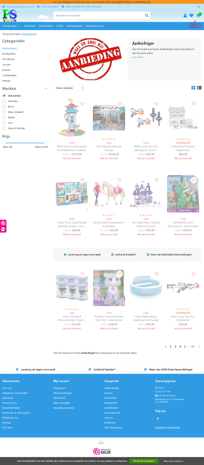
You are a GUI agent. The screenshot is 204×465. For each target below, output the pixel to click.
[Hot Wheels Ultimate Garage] (109, 100)
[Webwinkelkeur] (102, 451)
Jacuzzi (108, 417)
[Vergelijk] (199, 6)
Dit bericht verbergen (143, 461)
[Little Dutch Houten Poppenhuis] (183, 100)
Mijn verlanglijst (61, 403)
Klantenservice (10, 417)
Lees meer (137, 57)
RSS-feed (7, 427)
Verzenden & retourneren (16, 413)
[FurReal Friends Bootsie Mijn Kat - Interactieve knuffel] (109, 270)
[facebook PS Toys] (157, 419)
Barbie (11, 117)
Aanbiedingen (29, 34)
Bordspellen (110, 403)
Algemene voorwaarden (15, 393)
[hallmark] (195, 23)
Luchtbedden (111, 408)
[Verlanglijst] (191, 15)
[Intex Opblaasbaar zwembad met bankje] (146, 270)
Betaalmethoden (11, 408)
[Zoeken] (147, 15)
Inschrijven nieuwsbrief (167, 427)
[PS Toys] (9, 16)
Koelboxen (110, 422)
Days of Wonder (16, 128)
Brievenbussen (112, 413)
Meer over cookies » (174, 461)
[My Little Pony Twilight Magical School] (146, 176)
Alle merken (14, 96)
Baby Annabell (15, 112)
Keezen (108, 393)
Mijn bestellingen (62, 393)
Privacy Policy (9, 403)
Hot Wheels (110, 398)
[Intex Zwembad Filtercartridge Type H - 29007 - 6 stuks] (72, 270)
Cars (10, 123)
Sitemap (6, 422)
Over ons (7, 388)
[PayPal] (102, 443)
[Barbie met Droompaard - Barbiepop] (109, 176)
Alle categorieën (113, 427)
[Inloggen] (185, 15)
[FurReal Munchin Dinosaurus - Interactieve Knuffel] (183, 176)
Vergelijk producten (63, 408)
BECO (11, 106)
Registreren (59, 388)
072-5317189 (163, 391)
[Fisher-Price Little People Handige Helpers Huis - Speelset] (72, 176)
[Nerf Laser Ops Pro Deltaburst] (183, 270)
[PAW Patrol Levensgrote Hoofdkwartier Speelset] (72, 100)
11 (192, 346)
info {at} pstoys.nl (166, 395)
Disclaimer (8, 398)
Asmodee (13, 101)
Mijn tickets (59, 398)
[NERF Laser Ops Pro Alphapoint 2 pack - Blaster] (146, 100)
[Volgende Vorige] (199, 347)
